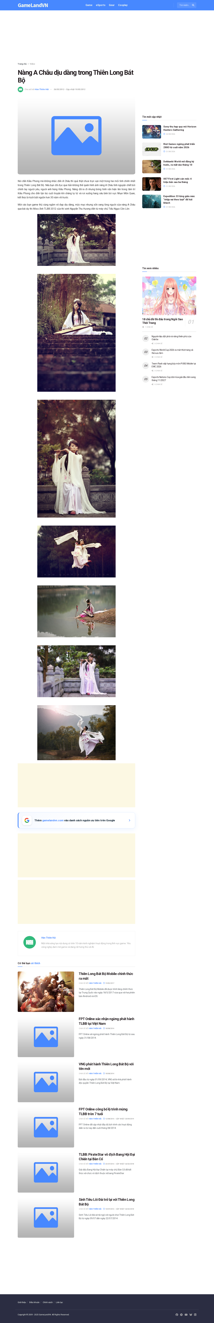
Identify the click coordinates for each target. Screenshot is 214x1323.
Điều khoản (34, 1302)
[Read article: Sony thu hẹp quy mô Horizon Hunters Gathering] (151, 132)
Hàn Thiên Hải (42, 89)
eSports (100, 5)
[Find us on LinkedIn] (195, 1315)
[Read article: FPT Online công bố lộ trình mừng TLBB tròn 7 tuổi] (46, 1127)
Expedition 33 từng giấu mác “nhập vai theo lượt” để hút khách (179, 199)
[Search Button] (193, 5)
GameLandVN (33, 5)
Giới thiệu (22, 1302)
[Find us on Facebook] (177, 1315)
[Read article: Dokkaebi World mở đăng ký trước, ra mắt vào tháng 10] (151, 166)
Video (32, 64)
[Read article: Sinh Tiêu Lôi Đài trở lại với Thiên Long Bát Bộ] (46, 1217)
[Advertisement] (107, 37)
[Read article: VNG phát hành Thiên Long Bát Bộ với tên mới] (46, 1082)
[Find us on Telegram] (181, 1315)
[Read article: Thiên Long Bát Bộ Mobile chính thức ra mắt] (46, 992)
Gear (112, 5)
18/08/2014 (109, 1028)
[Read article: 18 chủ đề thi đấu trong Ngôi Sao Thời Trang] (169, 296)
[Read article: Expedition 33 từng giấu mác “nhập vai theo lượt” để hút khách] (151, 201)
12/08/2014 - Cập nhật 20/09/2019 (119, 1119)
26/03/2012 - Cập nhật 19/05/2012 (69, 89)
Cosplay (123, 5)
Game (89, 5)
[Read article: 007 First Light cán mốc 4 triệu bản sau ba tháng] (151, 184)
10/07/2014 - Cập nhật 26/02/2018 (119, 1209)
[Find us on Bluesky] (191, 1315)
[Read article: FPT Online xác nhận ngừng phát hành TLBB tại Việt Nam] (46, 1037)
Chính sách (48, 1302)
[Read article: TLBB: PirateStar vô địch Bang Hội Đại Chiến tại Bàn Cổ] (46, 1172)
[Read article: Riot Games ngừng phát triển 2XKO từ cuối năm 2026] (151, 149)
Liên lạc (59, 1302)
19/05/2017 (109, 983)
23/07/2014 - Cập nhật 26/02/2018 (119, 1164)
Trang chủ (22, 64)
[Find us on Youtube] (186, 1315)
